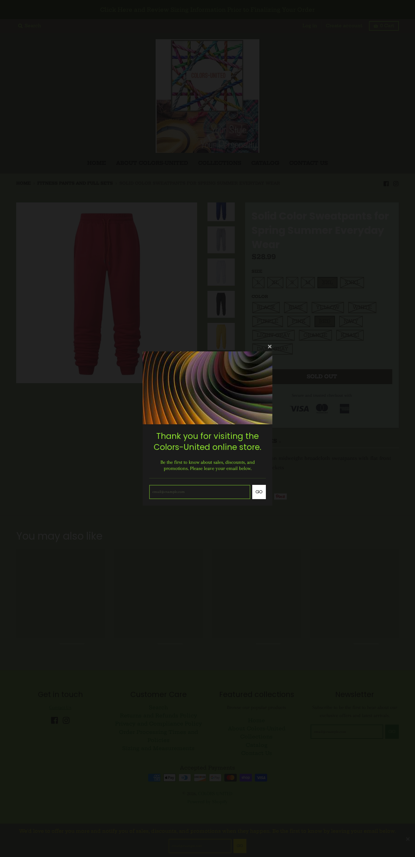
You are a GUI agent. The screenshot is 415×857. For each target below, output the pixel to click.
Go (259, 491)
